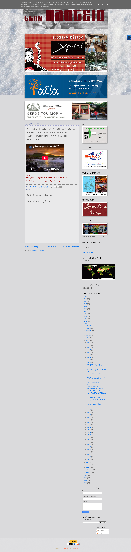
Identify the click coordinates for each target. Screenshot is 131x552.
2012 (85, 478)
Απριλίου (88, 465)
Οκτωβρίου (89, 330)
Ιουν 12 (89, 432)
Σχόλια (100, 533)
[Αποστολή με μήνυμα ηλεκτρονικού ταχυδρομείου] (55, 187)
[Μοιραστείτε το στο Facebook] (60, 187)
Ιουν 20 (89, 412)
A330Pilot (66, 548)
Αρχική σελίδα (51, 247)
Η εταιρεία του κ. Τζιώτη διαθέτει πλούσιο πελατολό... (95, 385)
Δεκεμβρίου (89, 325)
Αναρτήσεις (101, 530)
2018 (85, 313)
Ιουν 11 (89, 434)
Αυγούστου (89, 335)
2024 (85, 299)
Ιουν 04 (89, 452)
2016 (85, 318)
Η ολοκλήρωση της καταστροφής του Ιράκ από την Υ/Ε (96, 370)
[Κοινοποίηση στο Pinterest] (61, 187)
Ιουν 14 (89, 427)
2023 (85, 301)
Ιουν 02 (89, 457)
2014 (85, 323)
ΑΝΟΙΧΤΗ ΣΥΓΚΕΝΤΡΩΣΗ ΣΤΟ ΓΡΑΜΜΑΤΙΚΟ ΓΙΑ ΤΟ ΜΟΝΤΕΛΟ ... (96, 394)
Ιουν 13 (89, 429)
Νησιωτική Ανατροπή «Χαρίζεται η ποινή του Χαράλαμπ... (95, 389)
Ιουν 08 (89, 442)
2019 (85, 311)
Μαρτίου (88, 467)
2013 (85, 475)
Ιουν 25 (89, 354)
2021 (85, 306)
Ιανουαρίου (89, 472)
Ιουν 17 (89, 420)
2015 (85, 321)
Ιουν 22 (89, 362)
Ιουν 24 (89, 357)
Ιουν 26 (89, 352)
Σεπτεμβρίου (89, 333)
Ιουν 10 (89, 437)
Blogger (76, 548)
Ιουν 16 (89, 422)
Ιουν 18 (89, 417)
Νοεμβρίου (88, 328)
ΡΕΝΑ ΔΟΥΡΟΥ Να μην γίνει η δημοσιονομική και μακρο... (95, 403)
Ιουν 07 (89, 444)
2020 (85, 309)
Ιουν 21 (89, 410)
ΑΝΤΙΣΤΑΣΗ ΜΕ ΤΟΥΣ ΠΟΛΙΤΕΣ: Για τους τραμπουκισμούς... (96, 381)
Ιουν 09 (89, 439)
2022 (85, 304)
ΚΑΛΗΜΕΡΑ (90, 407)
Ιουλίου (88, 338)
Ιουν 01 (89, 459)
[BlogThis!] (56, 187)
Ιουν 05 (89, 449)
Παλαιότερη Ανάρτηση (71, 247)
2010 (85, 483)
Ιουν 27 (89, 350)
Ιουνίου (88, 340)
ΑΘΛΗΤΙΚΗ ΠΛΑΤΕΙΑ (88, 253)
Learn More (100, 4)
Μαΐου (87, 462)
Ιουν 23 (89, 359)
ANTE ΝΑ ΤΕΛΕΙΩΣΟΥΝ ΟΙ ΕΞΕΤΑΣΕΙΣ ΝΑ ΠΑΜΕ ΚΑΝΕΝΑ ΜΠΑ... (96, 399)
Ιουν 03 (89, 454)
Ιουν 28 (89, 347)
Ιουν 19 (89, 415)
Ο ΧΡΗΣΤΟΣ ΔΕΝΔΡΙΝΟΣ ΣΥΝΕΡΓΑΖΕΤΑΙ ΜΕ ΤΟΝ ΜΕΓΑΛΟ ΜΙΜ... (94, 366)
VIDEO (33, 189)
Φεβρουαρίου (89, 470)
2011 (85, 480)
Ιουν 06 (89, 447)
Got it (108, 4)
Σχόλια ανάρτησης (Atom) (38, 250)
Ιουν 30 (89, 342)
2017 (85, 316)
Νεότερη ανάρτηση (31, 247)
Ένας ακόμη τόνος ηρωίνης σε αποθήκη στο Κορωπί (94, 374)
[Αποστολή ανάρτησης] (51, 187)
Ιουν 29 (89, 345)
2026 (85, 296)
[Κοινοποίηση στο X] (58, 187)
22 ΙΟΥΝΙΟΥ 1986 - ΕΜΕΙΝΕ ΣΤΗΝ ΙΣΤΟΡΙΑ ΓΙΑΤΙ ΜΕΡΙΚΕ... (96, 378)
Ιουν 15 (89, 424)
